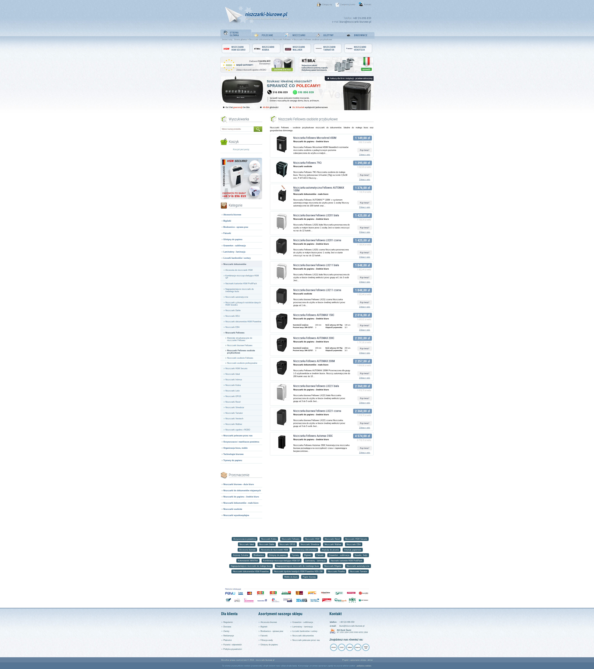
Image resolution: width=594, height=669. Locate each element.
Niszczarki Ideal (232, 374)
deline (370, 660)
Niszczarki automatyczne (236, 297)
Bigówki (227, 221)
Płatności (227, 640)
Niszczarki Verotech (360, 48)
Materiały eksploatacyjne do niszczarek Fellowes (239, 339)
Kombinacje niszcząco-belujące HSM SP (242, 276)
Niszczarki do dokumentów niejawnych (242, 490)
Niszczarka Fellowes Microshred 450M (314, 137)
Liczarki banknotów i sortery (237, 258)
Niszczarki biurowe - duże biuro (238, 484)
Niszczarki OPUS (233, 396)
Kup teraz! (364, 150)
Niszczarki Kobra (268, 48)
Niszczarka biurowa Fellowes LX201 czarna (317, 240)
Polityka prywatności (232, 649)
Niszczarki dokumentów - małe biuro (240, 503)
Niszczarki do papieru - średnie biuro (241, 497)
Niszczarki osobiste (232, 509)
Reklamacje (228, 635)
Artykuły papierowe (352, 550)
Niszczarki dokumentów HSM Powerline (243, 321)
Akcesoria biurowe (232, 215)
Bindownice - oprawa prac (235, 227)
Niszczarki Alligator (332, 566)
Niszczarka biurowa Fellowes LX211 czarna (317, 290)
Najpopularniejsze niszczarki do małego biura (251, 566)
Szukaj (258, 129)
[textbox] (237, 129)
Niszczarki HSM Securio (238, 48)
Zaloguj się (327, 4)
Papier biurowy (309, 577)
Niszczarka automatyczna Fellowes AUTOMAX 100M (318, 189)
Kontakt (367, 4)
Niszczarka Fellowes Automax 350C (313, 435)
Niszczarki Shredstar (234, 407)
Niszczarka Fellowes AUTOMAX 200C (313, 338)
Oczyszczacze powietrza (244, 539)
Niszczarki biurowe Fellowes (239, 345)
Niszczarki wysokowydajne (236, 515)
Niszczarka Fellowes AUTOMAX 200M (314, 361)
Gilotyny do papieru (232, 239)
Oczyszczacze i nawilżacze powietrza (241, 442)
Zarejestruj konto (347, 4)
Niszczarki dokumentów (260, 39)
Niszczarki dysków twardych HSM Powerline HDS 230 (298, 571)
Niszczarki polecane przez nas (237, 435)
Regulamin (228, 622)
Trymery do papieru (232, 460)
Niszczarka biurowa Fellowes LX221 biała (316, 386)
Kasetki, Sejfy (361, 555)
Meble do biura (290, 577)
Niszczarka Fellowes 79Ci (307, 162)
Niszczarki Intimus (233, 379)
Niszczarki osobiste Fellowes (240, 358)
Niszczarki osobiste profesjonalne (242, 363)
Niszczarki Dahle (233, 310)
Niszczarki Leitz (232, 391)
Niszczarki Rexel (233, 402)
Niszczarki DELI (232, 316)
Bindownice (360, 35)
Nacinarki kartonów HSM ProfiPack (241, 283)
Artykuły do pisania (330, 550)
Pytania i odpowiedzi (232, 644)
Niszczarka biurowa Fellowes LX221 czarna (317, 410)
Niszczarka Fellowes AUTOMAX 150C (313, 315)
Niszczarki (299, 35)
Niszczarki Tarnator (329, 48)
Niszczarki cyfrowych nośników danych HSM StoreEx (243, 303)
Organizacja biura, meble (235, 448)
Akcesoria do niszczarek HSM (239, 270)
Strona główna (234, 34)
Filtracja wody (266, 640)
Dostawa (227, 627)
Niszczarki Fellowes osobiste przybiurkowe (241, 351)
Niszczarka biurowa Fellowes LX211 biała (316, 265)
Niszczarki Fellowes (282, 39)
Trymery (295, 555)
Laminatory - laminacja (234, 252)
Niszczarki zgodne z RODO (237, 430)
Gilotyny (328, 35)
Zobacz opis (364, 154)
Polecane (267, 35)
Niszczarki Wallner (299, 48)
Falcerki (227, 233)
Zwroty (226, 631)
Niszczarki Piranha (336, 571)
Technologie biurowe (233, 454)
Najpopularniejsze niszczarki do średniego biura (239, 290)
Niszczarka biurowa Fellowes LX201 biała (316, 215)
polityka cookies (364, 666)
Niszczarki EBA (232, 327)
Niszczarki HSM (312, 539)
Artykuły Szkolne (240, 555)
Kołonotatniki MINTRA (248, 560)
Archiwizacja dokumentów (304, 550)
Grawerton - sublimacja (234, 245)
